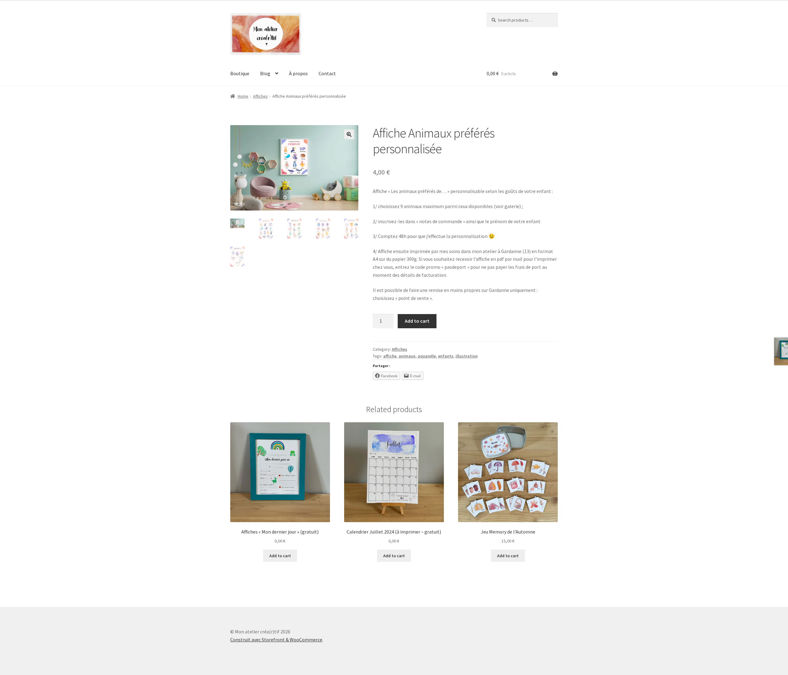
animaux (407, 356)
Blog (265, 73)
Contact (327, 73)
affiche (389, 356)
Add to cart (417, 321)
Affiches (260, 96)
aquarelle (427, 356)
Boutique (239, 73)
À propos (298, 73)
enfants (445, 356)
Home (243, 96)
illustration (467, 356)
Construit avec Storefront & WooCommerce (276, 639)
